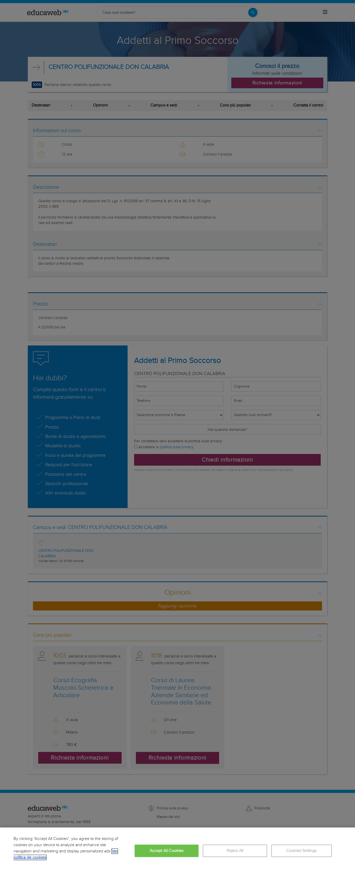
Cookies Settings (301, 850)
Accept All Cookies (167, 850)
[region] (177, 848)
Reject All (235, 850)
